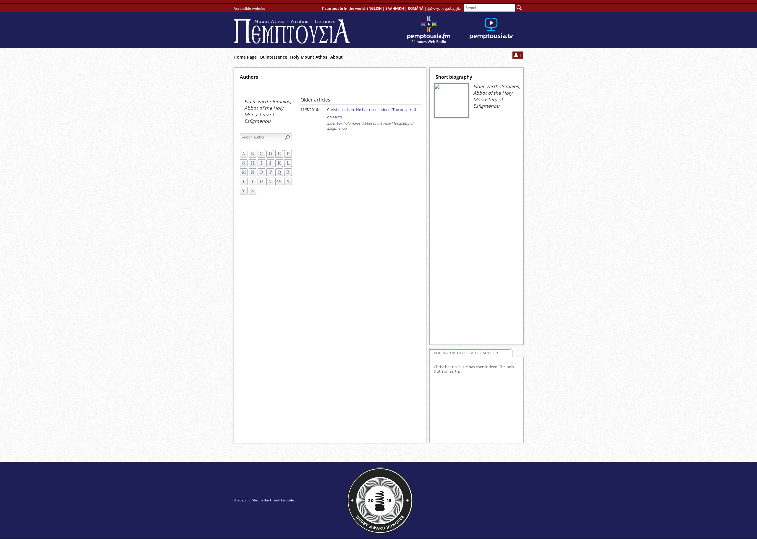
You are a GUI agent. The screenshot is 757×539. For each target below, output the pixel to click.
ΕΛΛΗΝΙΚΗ (395, 8)
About (336, 57)
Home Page (245, 57)
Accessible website (249, 8)
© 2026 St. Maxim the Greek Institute (264, 500)
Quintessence (273, 57)
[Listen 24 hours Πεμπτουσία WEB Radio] (429, 30)
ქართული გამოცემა (444, 8)
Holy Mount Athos (308, 57)
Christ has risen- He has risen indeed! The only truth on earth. (474, 369)
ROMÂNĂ (415, 8)
